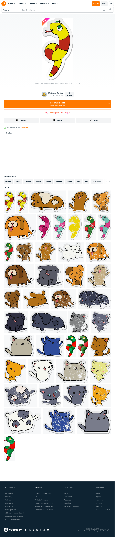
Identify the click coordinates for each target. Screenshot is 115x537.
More (54, 4)
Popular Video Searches (43, 510)
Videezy (8, 500)
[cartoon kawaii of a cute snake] (71, 346)
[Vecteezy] (3, 3)
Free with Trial (56, 103)
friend (69, 182)
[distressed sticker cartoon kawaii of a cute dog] (101, 201)
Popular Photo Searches (44, 506)
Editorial (43, 4)
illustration (97, 182)
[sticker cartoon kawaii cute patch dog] (22, 421)
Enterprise (9, 503)
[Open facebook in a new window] (26, 530)
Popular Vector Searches (44, 503)
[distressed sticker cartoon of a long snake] (59, 227)
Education (9, 506)
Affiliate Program (41, 500)
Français (97, 506)
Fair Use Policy (103, 531)
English (97, 493)
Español (97, 497)
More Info (9, 133)
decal (18, 182)
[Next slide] (106, 181)
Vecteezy (8, 497)
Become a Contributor (72, 506)
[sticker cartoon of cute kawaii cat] (19, 346)
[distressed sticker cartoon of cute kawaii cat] (79, 322)
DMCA (37, 497)
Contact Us (68, 497)
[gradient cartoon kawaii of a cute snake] (83, 346)
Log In (103, 3)
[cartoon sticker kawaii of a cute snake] (75, 227)
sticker (8, 182)
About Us (67, 500)
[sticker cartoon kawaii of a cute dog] (47, 201)
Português (98, 500)
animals (59, 182)
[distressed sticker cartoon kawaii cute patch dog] (20, 395)
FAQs (66, 493)
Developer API (10, 510)
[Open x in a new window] (44, 530)
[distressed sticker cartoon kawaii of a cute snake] (22, 201)
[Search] (102, 10)
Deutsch (97, 503)
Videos (32, 4)
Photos (21, 4)
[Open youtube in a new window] (48, 530)
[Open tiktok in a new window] (41, 530)
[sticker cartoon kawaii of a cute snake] (9, 201)
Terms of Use (81, 531)
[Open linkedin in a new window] (33, 530)
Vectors (10, 4)
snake (48, 182)
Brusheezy (9, 493)
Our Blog (67, 503)
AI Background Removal (14, 516)
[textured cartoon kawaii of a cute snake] (9, 448)
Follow (68, 95)
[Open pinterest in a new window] (37, 530)
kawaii (38, 182)
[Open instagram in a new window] (30, 530)
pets (78, 182)
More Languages (100, 509)
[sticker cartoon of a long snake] (44, 227)
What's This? (24, 128)
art (86, 182)
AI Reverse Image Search (14, 513)
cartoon (28, 182)
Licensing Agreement (43, 493)
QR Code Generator (12, 519)
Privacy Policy (91, 531)
